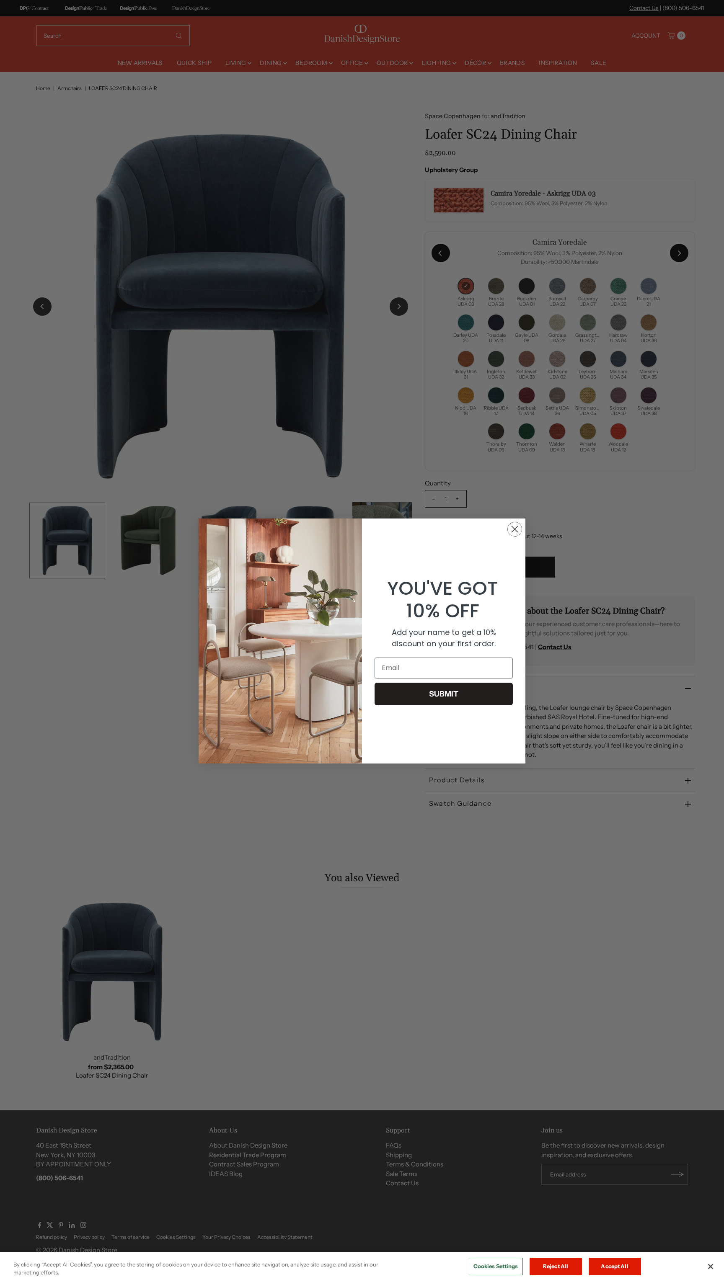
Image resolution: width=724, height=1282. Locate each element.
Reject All (555, 1266)
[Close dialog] (514, 529)
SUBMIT (443, 694)
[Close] (710, 1266)
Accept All (614, 1266)
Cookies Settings (495, 1266)
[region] (362, 1267)
